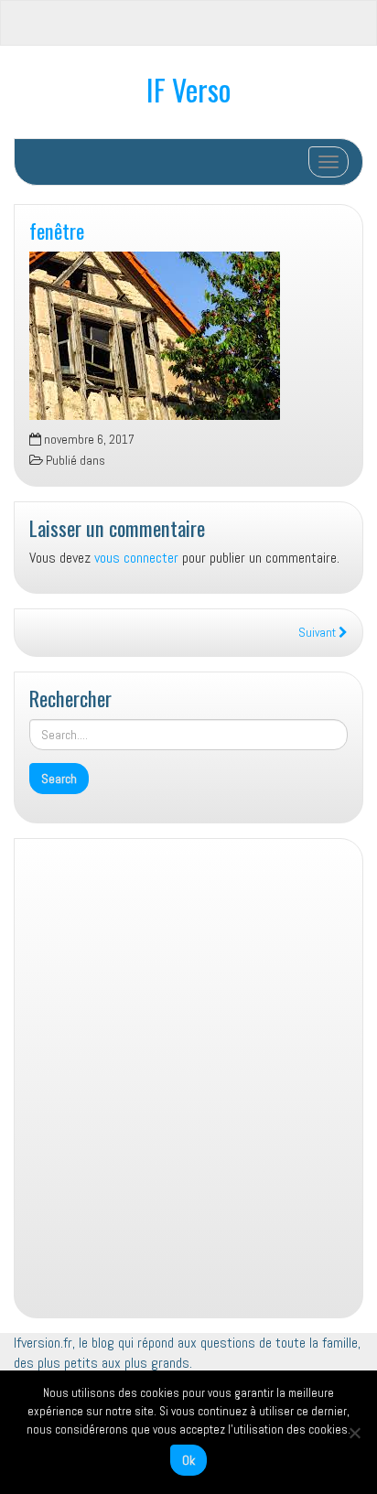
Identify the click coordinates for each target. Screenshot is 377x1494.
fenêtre (56, 230)
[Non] (354, 1433)
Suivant (318, 632)
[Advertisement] (188, 1084)
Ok (188, 1460)
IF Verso (188, 89)
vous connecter (136, 557)
